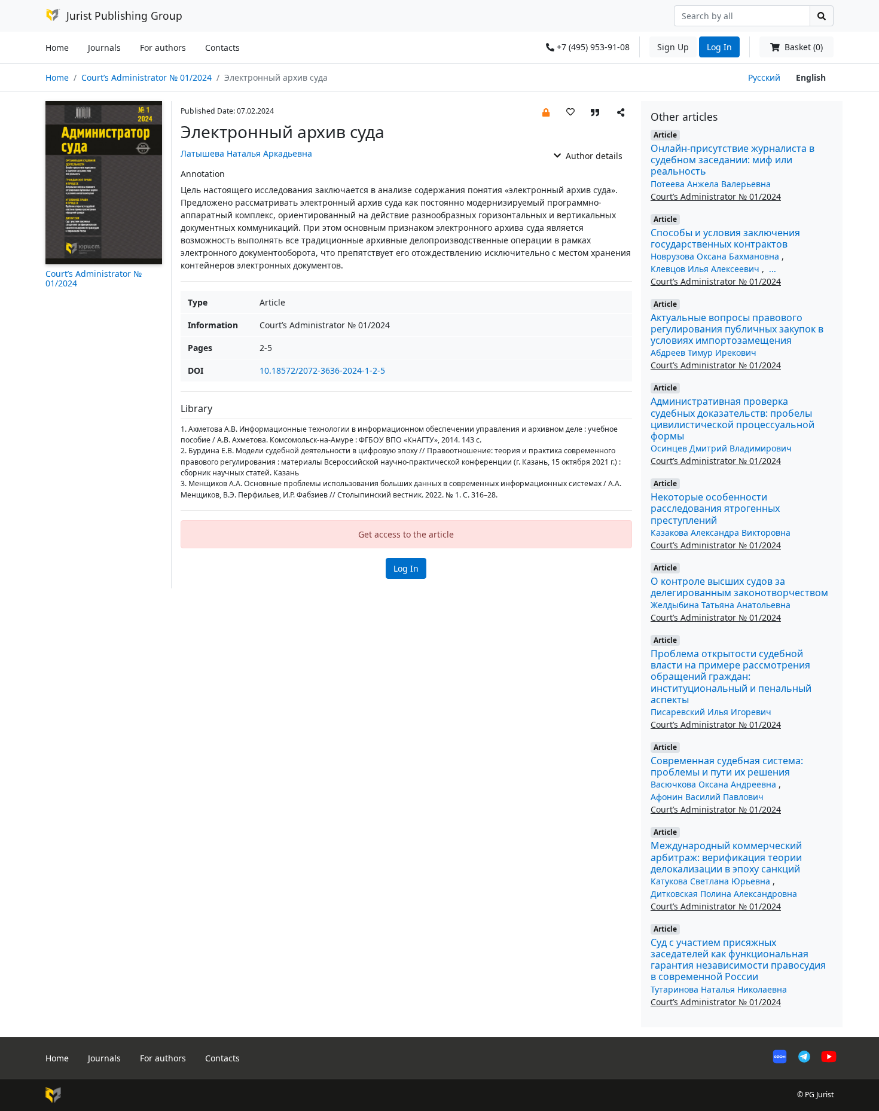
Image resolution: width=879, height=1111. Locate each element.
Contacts (222, 47)
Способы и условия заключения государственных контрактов (725, 238)
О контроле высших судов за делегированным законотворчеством (739, 587)
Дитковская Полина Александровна (724, 893)
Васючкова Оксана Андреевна (715, 784)
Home (57, 47)
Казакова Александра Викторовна (721, 532)
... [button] (772, 268)
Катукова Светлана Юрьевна (712, 881)
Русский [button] (764, 77)
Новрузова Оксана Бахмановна (716, 256)
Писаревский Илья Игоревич (711, 712)
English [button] (811, 77)
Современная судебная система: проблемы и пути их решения (727, 766)
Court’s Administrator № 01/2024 (146, 77)
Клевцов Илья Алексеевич (706, 268)
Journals (104, 47)
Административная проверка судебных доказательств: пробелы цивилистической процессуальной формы (732, 418)
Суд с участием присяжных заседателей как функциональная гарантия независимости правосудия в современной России (738, 960)
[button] (546, 111)
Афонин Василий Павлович (707, 796)
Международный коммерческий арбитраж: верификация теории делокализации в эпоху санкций (726, 857)
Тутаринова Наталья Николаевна (719, 989)
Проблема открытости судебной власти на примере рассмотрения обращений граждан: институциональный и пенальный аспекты (731, 676)
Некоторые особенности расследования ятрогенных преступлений (715, 508)
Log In (719, 47)
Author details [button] (592, 155)
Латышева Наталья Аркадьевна (246, 153)
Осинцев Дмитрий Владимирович (721, 448)
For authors (163, 47)
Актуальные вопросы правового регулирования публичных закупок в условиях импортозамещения (737, 329)
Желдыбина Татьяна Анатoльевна (721, 605)
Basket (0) (802, 47)
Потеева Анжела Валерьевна (711, 184)
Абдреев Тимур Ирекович (703, 352)
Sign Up (673, 47)
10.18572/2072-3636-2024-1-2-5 (322, 370)
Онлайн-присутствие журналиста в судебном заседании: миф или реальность (732, 160)
